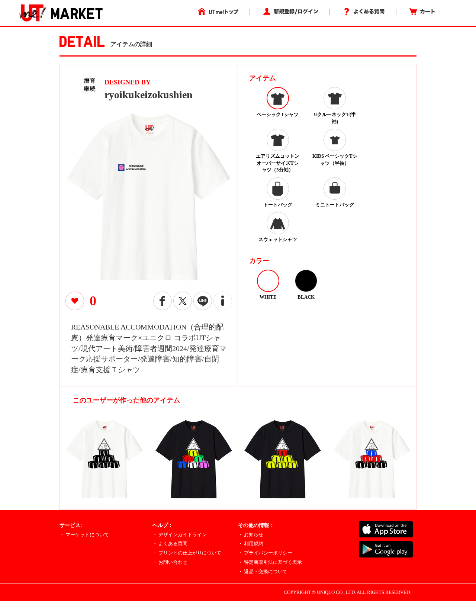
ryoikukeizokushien (148, 94)
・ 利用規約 (250, 543)
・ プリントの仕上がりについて (186, 553)
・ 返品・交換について (262, 571)
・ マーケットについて (84, 534)
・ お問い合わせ (169, 562)
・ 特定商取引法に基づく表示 (270, 562)
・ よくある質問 (169, 543)
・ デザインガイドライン (179, 534)
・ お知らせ (250, 534)
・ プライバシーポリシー (265, 553)
